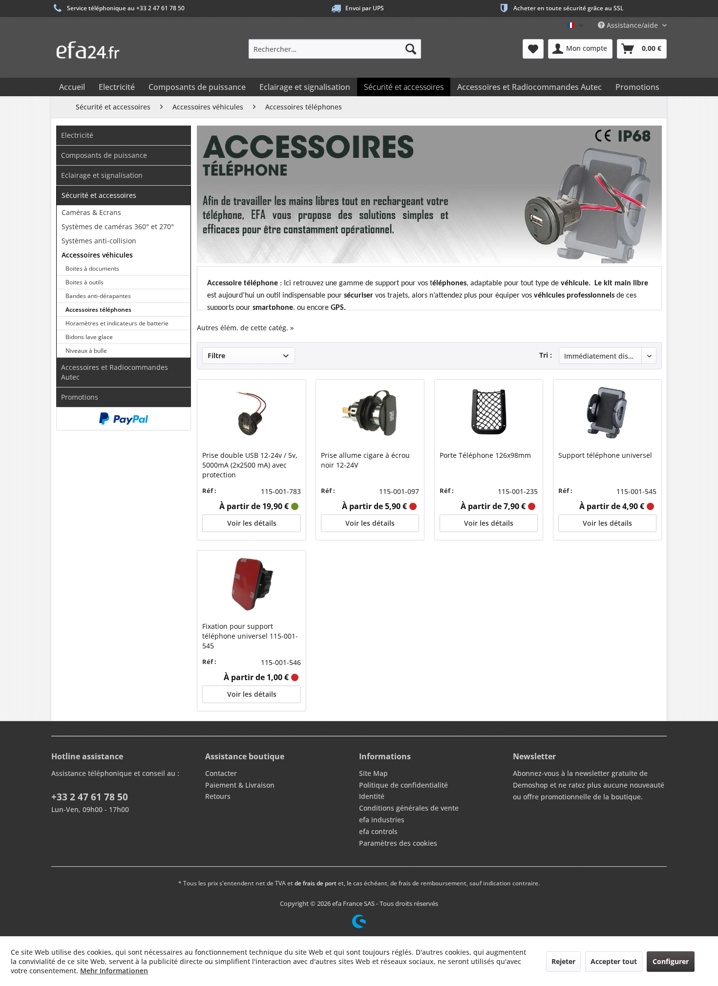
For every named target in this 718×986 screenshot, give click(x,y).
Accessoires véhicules (97, 254)
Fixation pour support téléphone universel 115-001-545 (250, 636)
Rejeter (563, 961)
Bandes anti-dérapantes (98, 296)
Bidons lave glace (89, 337)
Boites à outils (84, 282)
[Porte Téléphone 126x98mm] (489, 414)
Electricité (77, 135)
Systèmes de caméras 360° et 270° (118, 226)
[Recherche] (411, 49)
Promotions (79, 397)
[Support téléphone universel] (607, 414)
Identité (371, 796)
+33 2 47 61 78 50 (89, 797)
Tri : (545, 355)
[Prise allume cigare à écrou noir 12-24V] (370, 414)
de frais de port (316, 883)
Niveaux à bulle (86, 350)
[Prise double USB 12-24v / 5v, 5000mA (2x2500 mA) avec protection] (251, 414)
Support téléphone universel (605, 455)
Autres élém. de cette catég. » (245, 327)
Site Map (373, 773)
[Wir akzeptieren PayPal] (124, 418)
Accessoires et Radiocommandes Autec (114, 372)
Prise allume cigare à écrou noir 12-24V (365, 460)
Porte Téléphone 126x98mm (485, 455)
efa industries (381, 819)
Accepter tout (614, 961)
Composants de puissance (104, 155)
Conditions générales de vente (409, 808)
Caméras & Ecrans (91, 212)
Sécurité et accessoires (99, 195)
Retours (218, 796)
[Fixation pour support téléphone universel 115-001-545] (251, 585)
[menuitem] (335, 49)
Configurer (671, 961)
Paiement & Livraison (240, 785)
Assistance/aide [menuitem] (632, 25)
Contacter (221, 773)
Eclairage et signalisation (102, 175)
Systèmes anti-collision (99, 240)
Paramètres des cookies (398, 843)
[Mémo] (533, 49)
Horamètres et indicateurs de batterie (117, 323)
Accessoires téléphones (98, 309)
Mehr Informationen (114, 970)
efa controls (378, 831)
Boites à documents (92, 268)
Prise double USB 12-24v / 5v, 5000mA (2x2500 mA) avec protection (249, 464)
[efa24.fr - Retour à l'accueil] (93, 46)
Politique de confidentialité (403, 785)
